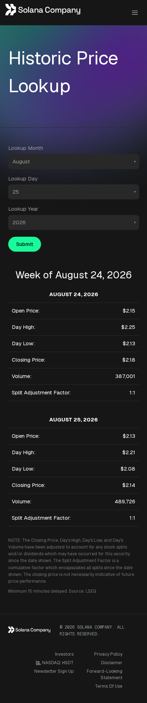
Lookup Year (23, 208)
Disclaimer (111, 663)
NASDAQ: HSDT (57, 663)
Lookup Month (25, 148)
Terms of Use (108, 686)
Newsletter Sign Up (54, 671)
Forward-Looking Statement (104, 674)
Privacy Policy (108, 654)
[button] (134, 12)
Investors (64, 654)
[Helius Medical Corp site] (43, 12)
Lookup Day (22, 178)
